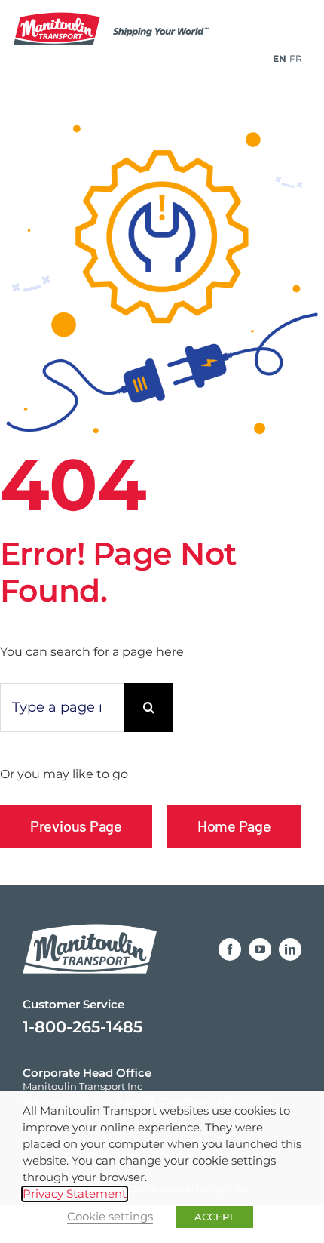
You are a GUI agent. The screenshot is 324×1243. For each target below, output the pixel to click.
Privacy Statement (75, 1194)
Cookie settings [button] (110, 1216)
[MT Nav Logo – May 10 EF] (124, 17)
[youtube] (260, 949)
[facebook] (230, 949)
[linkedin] (290, 949)
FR (295, 58)
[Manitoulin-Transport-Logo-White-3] (90, 921)
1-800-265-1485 (82, 1026)
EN (279, 58)
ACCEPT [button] (214, 1217)
